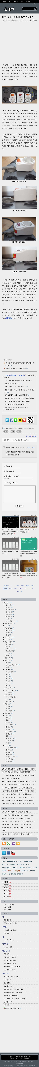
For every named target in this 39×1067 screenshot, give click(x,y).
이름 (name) (8, 466)
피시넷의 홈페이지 (9, 940)
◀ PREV (6, 585)
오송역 (17, 870)
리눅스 (9, 681)
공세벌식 (10, 612)
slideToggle (28, 861)
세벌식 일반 (11, 609)
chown (32, 871)
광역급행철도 (6, 867)
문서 (8, 676)
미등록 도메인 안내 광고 (15, 874)
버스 (7, 745)
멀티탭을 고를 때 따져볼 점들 (16, 368)
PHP (8, 653)
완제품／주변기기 (13, 665)
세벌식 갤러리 (8, 986)
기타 (8, 743)
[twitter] (4, 854)
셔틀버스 (10, 761)
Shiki (18, 1065)
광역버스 (9, 750)
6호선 (4, 861)
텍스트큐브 (9, 628)
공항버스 (10, 752)
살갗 (8, 635)
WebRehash (19, 1063)
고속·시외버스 (11, 747)
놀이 (8, 674)
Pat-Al (33, 1065)
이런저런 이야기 (11, 375)
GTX (8, 736)
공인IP (35, 867)
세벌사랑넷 (7, 983)
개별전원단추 (29, 428)
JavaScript (10, 651)
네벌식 (9, 619)
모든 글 (7, 603)
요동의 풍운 (7, 920)
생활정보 (22, 375)
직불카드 (29, 867)
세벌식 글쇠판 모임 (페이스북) (13, 989)
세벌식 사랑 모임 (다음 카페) (13, 992)
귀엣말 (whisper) (12, 483)
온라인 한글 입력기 (10, 963)
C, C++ (9, 683)
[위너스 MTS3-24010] (19, 179)
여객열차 (8, 713)
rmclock (22, 867)
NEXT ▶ (19, 591)
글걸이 (18, 1056)
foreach (19, 864)
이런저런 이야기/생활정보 (9, 20)
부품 (8, 662)
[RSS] (4, 845)
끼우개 (9, 632)
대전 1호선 (10, 740)
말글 (7, 626)
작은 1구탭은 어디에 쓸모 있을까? (17, 17)
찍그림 (8, 704)
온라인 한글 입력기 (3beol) (12, 966)
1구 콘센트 (13, 428)
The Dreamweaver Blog (23, 1061)
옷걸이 (4, 874)
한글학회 (6, 933)
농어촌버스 (10, 759)
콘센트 (19, 431)
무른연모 (9, 669)
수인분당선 (10, 731)
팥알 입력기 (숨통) (9, 970)
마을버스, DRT (12, 757)
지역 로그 (19, 861)
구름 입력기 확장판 (10, 957)
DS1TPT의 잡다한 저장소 (12, 976)
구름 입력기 (7, 954)
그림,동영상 (11, 672)
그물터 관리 (9, 642)
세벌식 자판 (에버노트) (11, 995)
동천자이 (15, 867)
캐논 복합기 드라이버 (9, 864)
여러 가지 (10, 711)
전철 (7, 715)
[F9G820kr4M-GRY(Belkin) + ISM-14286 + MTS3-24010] (19, 103)
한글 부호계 (9, 623)
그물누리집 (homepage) (11, 476)
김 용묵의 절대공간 (10, 960)
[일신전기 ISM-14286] (19, 240)
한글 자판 (9, 605)
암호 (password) (9, 471)
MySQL (9, 655)
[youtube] (13, 854)
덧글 (35, 436)
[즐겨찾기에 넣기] (18, 845)
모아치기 (9, 616)
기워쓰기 (10, 630)
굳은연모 (8, 660)
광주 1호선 (10, 738)
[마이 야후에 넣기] (13, 845)
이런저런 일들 (11, 697)
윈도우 (9, 678)
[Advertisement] (19, 43)
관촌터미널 (11, 861)
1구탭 (20, 428)
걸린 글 (29, 436)
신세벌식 (10, 614)
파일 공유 (10, 688)
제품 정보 (8, 318)
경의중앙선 (10, 724)
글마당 (34, 4)
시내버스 (10, 754)
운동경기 (10, 695)
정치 (8, 699)
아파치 (10, 870)
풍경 (8, 708)
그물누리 (8, 658)
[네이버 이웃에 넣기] (8, 845)
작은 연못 (7, 1005)
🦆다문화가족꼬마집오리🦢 (12, 1008)
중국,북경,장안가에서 (10, 923)
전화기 (9, 667)
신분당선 (10, 734)
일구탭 (13, 431)
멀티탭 (6, 431)
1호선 (9, 718)
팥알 (36, 20)
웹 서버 (9, 644)
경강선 (9, 722)
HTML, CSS (11, 649)
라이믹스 (8, 639)
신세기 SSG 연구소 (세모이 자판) (14, 999)
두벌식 (9, 607)
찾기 (27, 864)
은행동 (4, 871)
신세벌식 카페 (8, 1002)
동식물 (9, 706)
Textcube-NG (8, 947)
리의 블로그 (7, 980)
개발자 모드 (25, 871)
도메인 (9, 646)
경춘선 (9, 727)
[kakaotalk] (20, 422)
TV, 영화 (10, 701)
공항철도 (10, 729)
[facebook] (8, 854)
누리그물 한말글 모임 (10, 930)
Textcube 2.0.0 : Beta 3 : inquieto (19, 1058)
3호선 (8, 720)
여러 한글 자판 (11, 621)
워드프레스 (9, 637)
